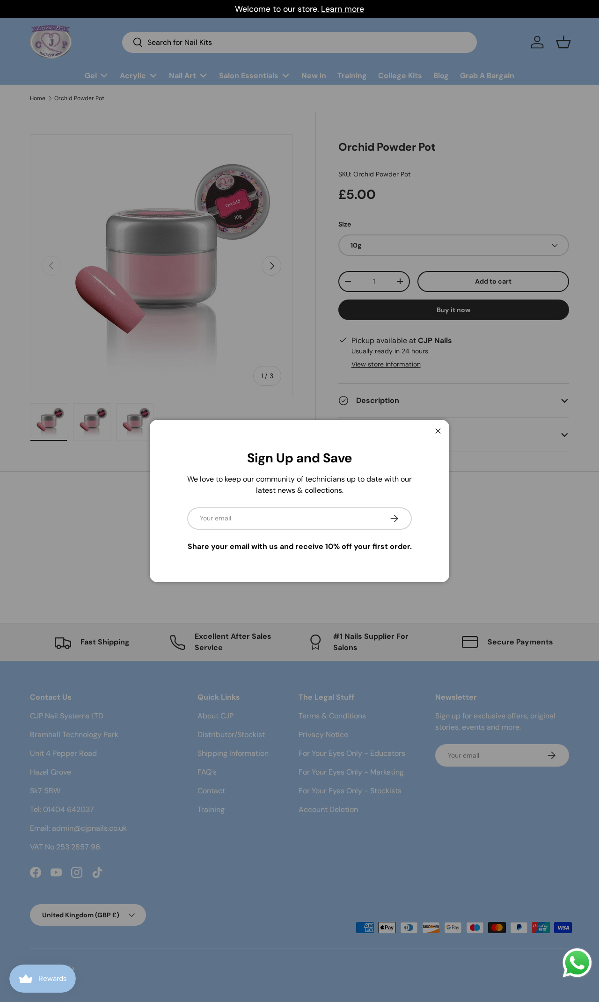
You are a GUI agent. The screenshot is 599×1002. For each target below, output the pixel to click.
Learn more (342, 9)
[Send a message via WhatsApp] (577, 963)
